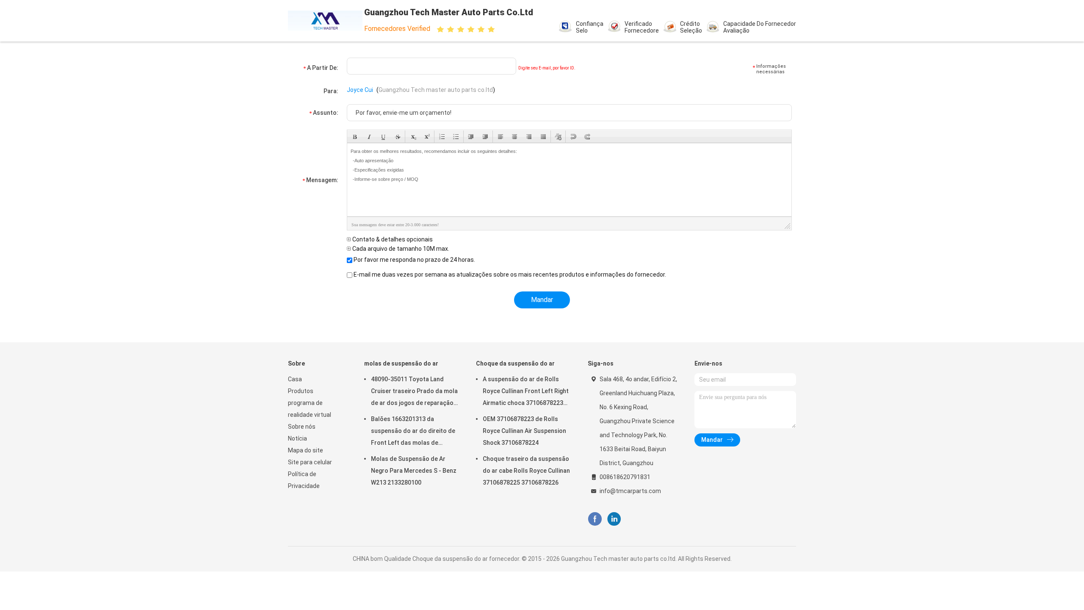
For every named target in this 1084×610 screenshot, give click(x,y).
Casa (295, 379)
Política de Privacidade (304, 480)
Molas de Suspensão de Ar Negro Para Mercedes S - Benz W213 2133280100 (413, 470)
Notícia (297, 438)
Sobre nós (301, 426)
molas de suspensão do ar (401, 363)
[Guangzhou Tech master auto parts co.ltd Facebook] (595, 519)
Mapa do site (305, 450)
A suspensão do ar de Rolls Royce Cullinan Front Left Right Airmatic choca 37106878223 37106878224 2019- (526, 392)
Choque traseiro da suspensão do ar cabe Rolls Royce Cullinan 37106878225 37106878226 (526, 470)
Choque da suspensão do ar (515, 363)
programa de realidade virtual (309, 408)
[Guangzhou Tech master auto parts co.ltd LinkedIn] (614, 519)
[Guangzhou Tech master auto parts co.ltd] (325, 21)
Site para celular (310, 462)
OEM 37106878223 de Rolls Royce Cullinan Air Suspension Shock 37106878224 (524, 431)
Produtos (300, 391)
